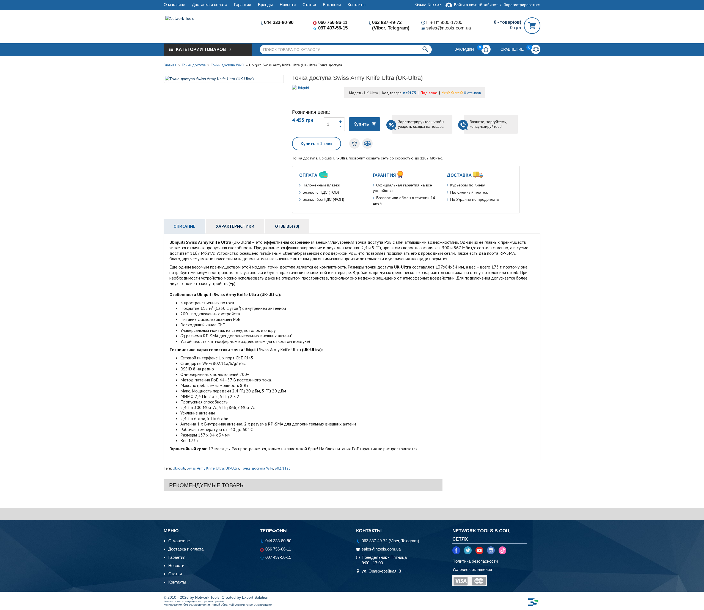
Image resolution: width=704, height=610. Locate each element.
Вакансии (332, 4)
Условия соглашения (472, 569)
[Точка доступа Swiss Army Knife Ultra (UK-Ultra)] (224, 79)
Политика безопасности (475, 561)
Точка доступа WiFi (257, 468)
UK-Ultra (232, 468)
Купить (361, 124)
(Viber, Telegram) (390, 28)
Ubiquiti (179, 468)
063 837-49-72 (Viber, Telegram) (390, 540)
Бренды (265, 4)
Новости (288, 4)
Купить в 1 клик (316, 143)
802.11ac (282, 468)
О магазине (174, 4)
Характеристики (235, 226)
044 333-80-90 (278, 22)
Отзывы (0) (287, 226)
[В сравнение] (367, 143)
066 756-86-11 (332, 22)
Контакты (356, 4)
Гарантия (242, 4)
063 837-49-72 (387, 22)
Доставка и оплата (209, 4)
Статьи (309, 4)
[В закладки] (354, 143)
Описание (184, 226)
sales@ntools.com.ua (448, 28)
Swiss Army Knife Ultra (205, 468)
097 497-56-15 (333, 28)
